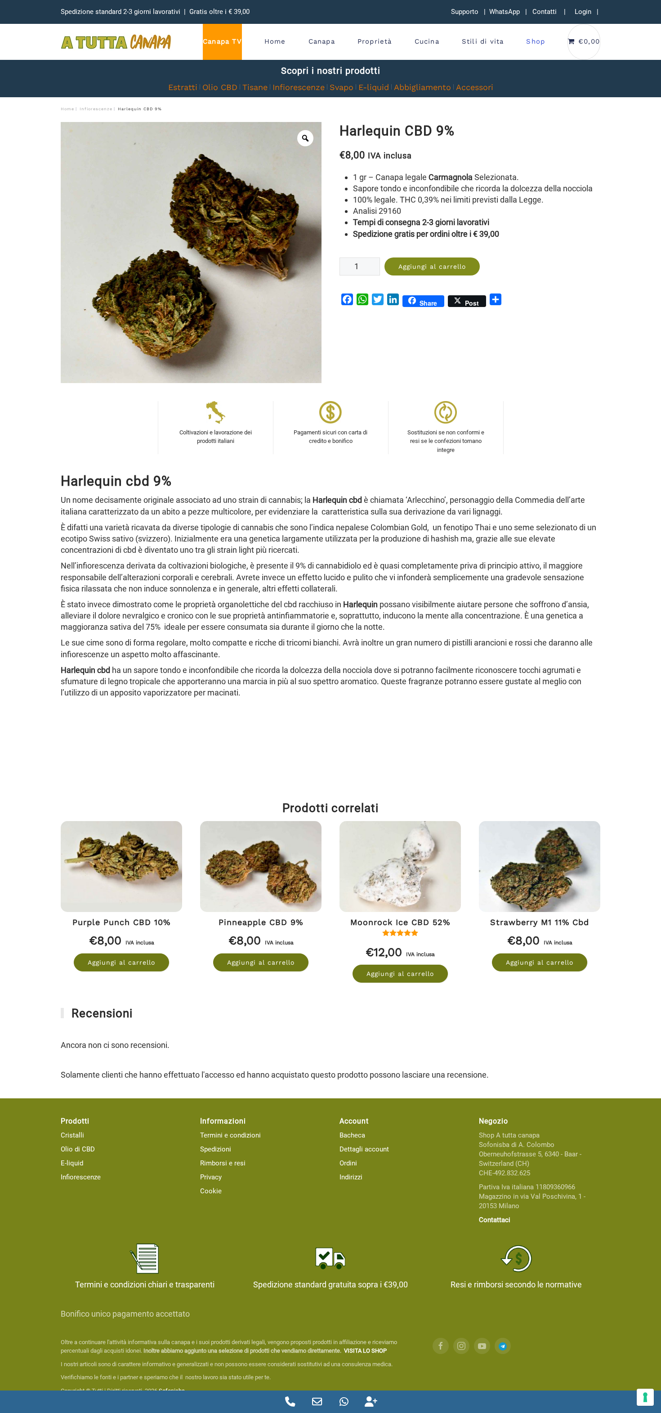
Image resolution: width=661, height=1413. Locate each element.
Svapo (341, 87)
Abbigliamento (422, 87)
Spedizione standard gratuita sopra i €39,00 (330, 1284)
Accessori (474, 87)
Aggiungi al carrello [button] (121, 962)
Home (275, 41)
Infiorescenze (298, 87)
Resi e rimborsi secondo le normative (516, 1284)
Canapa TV (222, 41)
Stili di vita (483, 41)
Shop (535, 41)
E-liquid (373, 87)
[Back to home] (117, 42)
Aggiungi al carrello (432, 266)
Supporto (464, 12)
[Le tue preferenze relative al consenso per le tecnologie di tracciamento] (645, 1397)
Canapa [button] (321, 41)
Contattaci (494, 1220)
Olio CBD (219, 87)
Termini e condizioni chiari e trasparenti (144, 1284)
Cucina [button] (427, 41)
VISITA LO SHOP (365, 1350)
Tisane (255, 87)
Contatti (544, 12)
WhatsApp (504, 12)
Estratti (182, 87)
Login (583, 12)
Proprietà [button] (374, 41)
